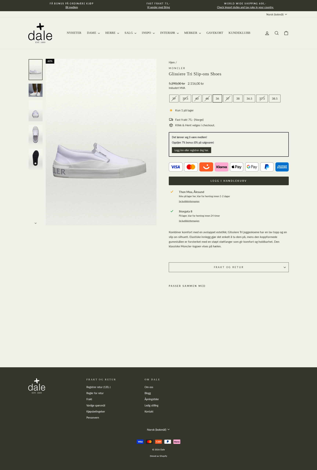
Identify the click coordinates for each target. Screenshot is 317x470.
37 (227, 98)
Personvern (92, 417)
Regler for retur (95, 393)
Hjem (172, 62)
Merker (191, 33)
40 (196, 98)
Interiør (168, 33)
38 (238, 98)
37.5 (262, 98)
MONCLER (177, 68)
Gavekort (214, 33)
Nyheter (74, 33)
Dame (92, 33)
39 (174, 98)
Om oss (149, 387)
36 (217, 98)
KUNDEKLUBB (239, 33)
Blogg (148, 393)
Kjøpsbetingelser (95, 411)
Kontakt (149, 411)
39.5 (185, 98)
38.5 (275, 98)
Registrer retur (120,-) (98, 387)
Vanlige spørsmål (95, 405)
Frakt (89, 399)
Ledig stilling (151, 405)
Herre (110, 33)
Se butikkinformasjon (189, 201)
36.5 (249, 98)
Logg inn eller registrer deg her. (191, 150)
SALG (129, 33)
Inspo (147, 33)
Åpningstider (152, 399)
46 (207, 98)
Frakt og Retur (229, 267)
